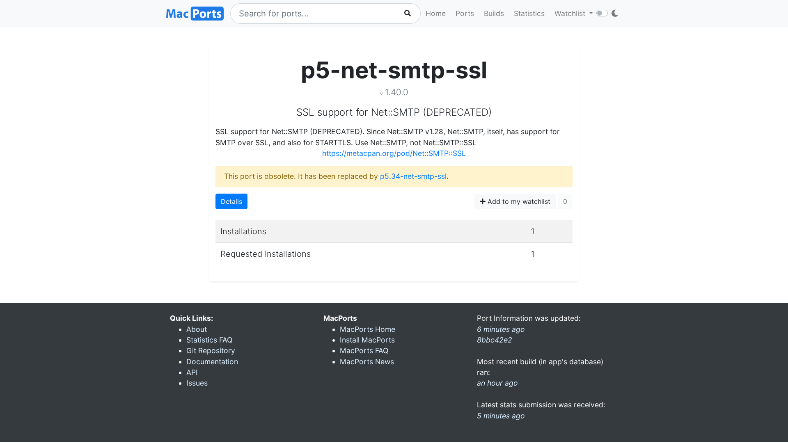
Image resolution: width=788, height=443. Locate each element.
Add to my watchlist (518, 201)
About (196, 329)
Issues (197, 383)
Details (231, 201)
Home (436, 13)
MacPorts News (367, 361)
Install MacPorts (367, 340)
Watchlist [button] (570, 13)
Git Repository (210, 350)
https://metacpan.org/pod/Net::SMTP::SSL (394, 153)
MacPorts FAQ (364, 350)
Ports (465, 13)
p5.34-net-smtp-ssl (413, 176)
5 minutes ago (501, 415)
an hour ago (497, 383)
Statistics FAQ (209, 340)
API (192, 372)
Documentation (212, 361)
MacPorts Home (367, 329)
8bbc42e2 (494, 340)
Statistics (529, 13)
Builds (494, 13)
